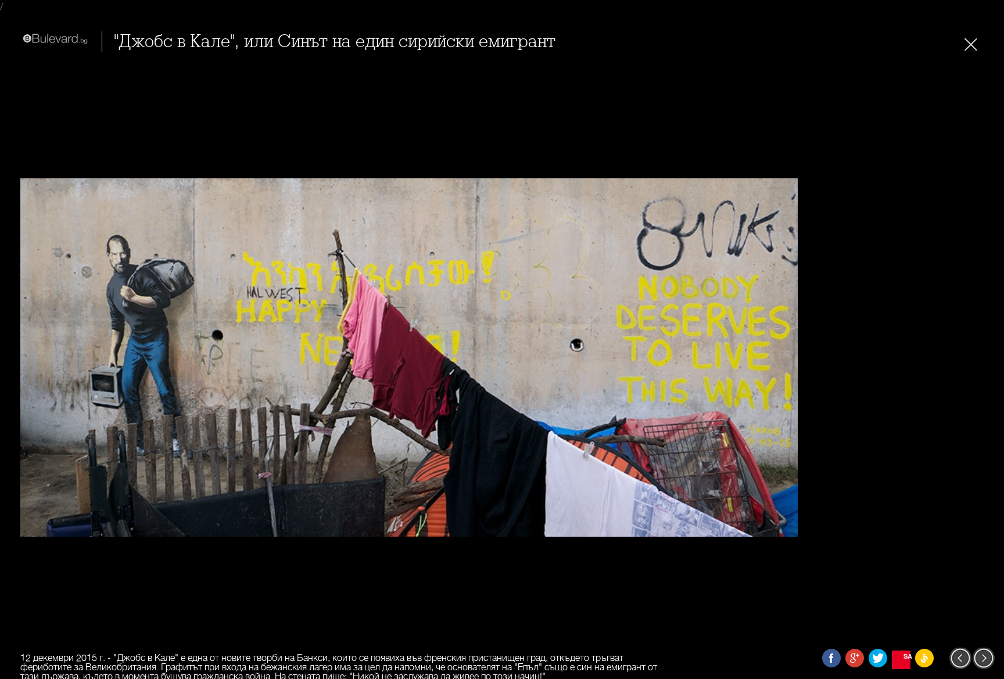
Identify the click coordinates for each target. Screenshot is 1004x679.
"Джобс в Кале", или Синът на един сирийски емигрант (334, 41)
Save (906, 656)
